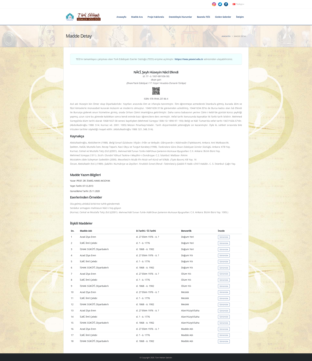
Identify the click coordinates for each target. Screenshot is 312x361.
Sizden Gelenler (223, 16)
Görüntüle (224, 237)
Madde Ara (137, 16)
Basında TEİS (203, 16)
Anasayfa (121, 16)
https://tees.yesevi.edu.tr (189, 59)
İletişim (240, 16)
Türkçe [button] (239, 4)
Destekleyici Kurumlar (180, 16)
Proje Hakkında (156, 16)
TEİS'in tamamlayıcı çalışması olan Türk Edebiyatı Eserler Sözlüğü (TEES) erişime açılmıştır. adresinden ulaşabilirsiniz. (154, 59)
